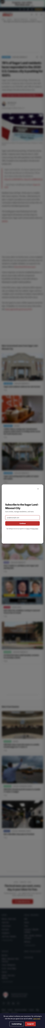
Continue (23, 523)
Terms (27, 528)
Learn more (36, 1018)
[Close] (38, 489)
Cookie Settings (17, 1024)
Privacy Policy (35, 528)
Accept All (30, 1024)
